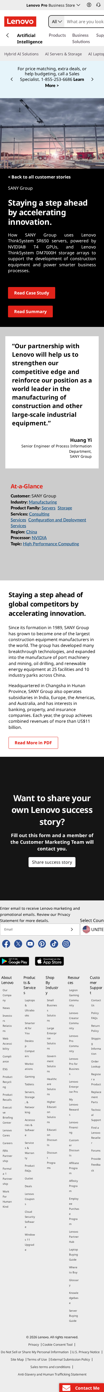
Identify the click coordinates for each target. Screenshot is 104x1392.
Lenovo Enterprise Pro (74, 1087)
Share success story (52, 862)
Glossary (74, 1282)
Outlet (29, 1178)
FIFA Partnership (7, 1156)
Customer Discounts (74, 1147)
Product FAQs (30, 1168)
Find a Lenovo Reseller (96, 1135)
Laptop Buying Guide (73, 1254)
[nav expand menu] (7, 35)
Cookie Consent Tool (57, 1344)
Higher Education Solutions (52, 1112)
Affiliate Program (74, 1168)
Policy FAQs (95, 1015)
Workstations (29, 1066)
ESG (5, 1069)
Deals (28, 1186)
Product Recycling (8, 1082)
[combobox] (56, 21)
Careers (8, 1143)
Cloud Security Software (30, 1219)
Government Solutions (51, 1063)
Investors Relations (7, 1023)
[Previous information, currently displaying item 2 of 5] (12, 79)
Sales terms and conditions (50, 1367)
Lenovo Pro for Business (74, 1066)
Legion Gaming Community (74, 997)
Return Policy (95, 1028)
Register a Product (96, 1079)
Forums (96, 1150)
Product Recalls (8, 1097)
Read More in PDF (33, 743)
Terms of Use (37, 1359)
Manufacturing (43, 502)
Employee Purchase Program (74, 1211)
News (6, 1008)
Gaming (30, 1076)
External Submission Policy (70, 1359)
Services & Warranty (29, 1150)
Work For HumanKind (7, 1199)
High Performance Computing (51, 544)
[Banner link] (52, 73)
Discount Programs (52, 1160)
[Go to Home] (20, 21)
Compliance (7, 1058)
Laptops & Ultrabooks (30, 1007)
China (31, 532)
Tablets (29, 1084)
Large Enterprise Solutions (52, 1038)
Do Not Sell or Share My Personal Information (35, 1352)
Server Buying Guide (73, 1316)
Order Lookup (95, 1063)
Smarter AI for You (30, 1028)
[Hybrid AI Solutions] (40, 54)
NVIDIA (39, 538)
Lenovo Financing (73, 1127)
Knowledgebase (73, 1298)
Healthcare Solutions (52, 1086)
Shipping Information (96, 1046)
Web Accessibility (7, 1043)
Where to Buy (73, 1269)
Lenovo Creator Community (74, 1020)
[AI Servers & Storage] (84, 54)
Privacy (33, 1344)
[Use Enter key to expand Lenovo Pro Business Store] (78, 5)
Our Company (7, 995)
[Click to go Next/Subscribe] (72, 929)
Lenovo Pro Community (74, 1043)
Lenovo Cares (7, 1132)
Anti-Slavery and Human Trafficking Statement (52, 1374)
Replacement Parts (96, 1097)
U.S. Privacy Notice (86, 1352)
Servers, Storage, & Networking (30, 1102)
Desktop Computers (30, 1048)
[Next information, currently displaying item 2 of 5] (92, 79)
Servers (48, 508)
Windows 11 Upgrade (30, 1242)
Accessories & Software (30, 1127)
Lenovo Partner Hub (74, 1237)
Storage (65, 508)
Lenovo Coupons (29, 1199)
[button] (89, 5)
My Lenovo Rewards (74, 1107)
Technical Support (96, 1115)
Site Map (17, 1359)
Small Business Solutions (52, 1010)
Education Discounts (52, 1137)
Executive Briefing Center (8, 1115)
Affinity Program (73, 1186)
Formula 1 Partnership (7, 1176)
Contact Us (96, 1002)
